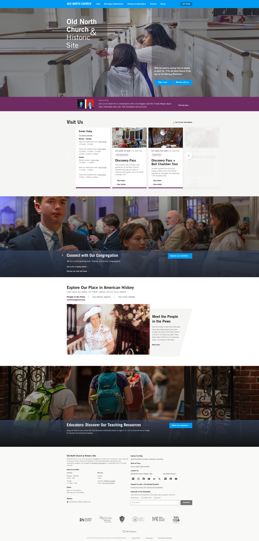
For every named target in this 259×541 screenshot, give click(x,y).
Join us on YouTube (108, 483)
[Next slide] (189, 156)
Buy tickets (103, 142)
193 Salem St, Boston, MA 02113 (80, 501)
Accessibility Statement (165, 538)
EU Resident (149, 538)
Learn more (95, 160)
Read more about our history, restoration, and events (147, 459)
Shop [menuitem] (163, 4)
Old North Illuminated (98, 463)
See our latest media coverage (140, 466)
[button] (129, 158)
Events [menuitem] (153, 4)
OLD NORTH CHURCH (79, 4)
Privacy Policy (136, 538)
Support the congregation (155, 487)
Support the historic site (138, 487)
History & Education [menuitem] (136, 4)
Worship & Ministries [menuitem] (113, 4)
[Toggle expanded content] (62, 255)
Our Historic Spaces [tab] (101, 297)
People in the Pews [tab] (76, 297)
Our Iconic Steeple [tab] (126, 297)
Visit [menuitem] (98, 4)
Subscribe (186, 502)
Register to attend (109, 481)
